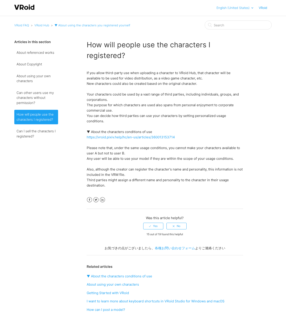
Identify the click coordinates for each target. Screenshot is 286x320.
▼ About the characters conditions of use (119, 276)
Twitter (96, 200)
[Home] (24, 9)
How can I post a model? (106, 310)
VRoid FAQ (21, 25)
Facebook (89, 200)
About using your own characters (34, 78)
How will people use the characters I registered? (35, 117)
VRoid (263, 8)
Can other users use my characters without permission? (35, 98)
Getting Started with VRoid (108, 293)
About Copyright (29, 64)
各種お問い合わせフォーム (175, 248)
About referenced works (35, 52)
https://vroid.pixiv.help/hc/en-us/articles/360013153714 (131, 137)
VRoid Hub (41, 25)
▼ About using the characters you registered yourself (92, 25)
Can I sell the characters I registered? (36, 133)
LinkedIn (102, 200)
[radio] (153, 226)
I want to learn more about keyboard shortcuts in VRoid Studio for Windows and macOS (156, 301)
